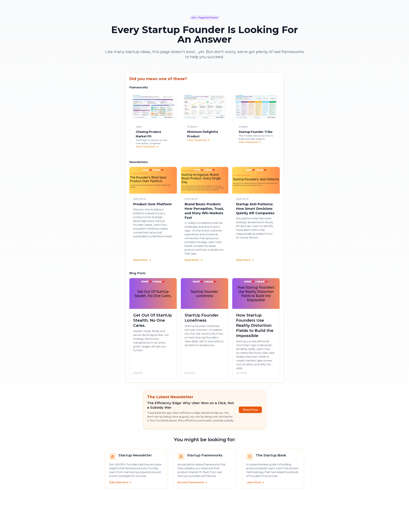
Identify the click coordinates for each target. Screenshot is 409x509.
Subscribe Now (118, 482)
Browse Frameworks (190, 482)
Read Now (250, 409)
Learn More (253, 482)
